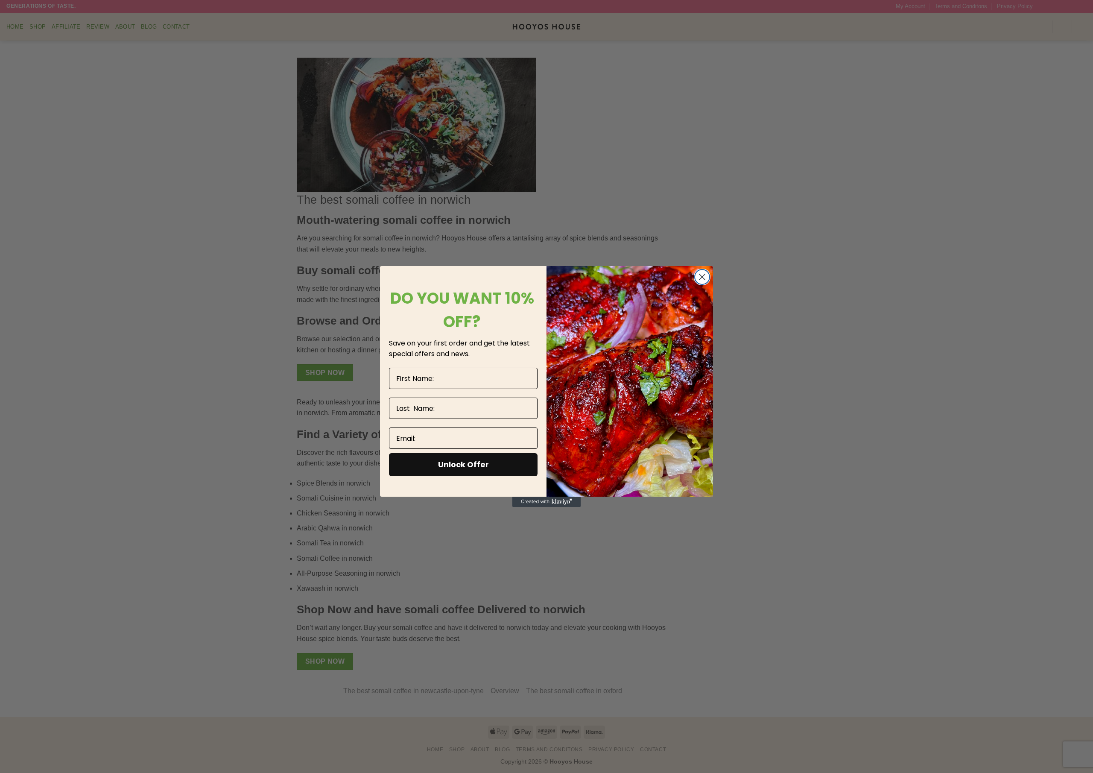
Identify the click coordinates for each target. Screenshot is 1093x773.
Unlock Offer (463, 464)
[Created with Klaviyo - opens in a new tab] (546, 502)
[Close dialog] (702, 276)
